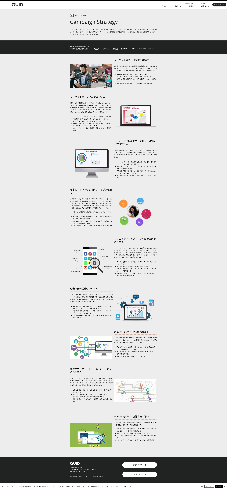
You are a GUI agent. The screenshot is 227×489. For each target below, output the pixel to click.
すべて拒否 (209, 486)
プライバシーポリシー (85, 476)
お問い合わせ (73, 476)
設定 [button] (202, 486)
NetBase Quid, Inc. (98, 476)
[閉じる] (225, 486)
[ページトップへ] (223, 483)
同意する (218, 486)
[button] (164, 6)
